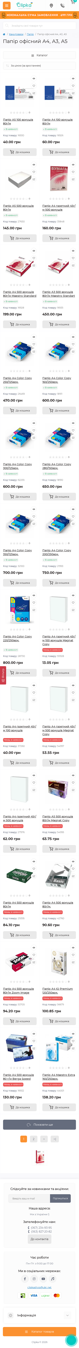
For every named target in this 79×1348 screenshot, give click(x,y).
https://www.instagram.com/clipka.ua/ (34, 1279)
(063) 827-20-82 (41, 1231)
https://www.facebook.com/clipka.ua (25, 1279)
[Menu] (7, 5)
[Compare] (34, 93)
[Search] (7, 25)
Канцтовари (16, 34)
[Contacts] (62, 5)
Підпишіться (60, 1198)
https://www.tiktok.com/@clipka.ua (52, 1279)
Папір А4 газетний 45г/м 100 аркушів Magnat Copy (59, 640)
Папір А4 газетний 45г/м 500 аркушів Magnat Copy (59, 730)
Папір (30, 34)
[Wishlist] (34, 86)
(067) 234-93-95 (41, 1227)
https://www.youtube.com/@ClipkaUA (43, 1279)
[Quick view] (34, 78)
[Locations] (51, 5)
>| (54, 1139)
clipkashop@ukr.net (39, 1287)
